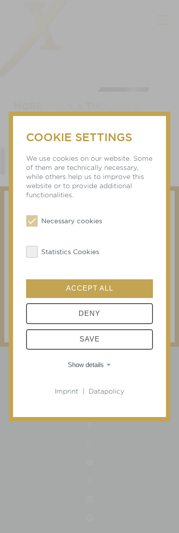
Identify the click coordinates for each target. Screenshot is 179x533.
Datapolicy (106, 391)
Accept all (89, 288)
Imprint (66, 391)
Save (90, 339)
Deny (89, 313)
